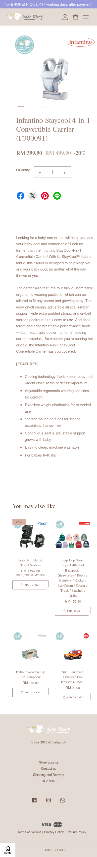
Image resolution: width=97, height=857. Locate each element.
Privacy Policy (54, 831)
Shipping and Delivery (48, 774)
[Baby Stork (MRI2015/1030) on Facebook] (34, 802)
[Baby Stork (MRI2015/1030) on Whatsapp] (62, 802)
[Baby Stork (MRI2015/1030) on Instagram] (48, 802)
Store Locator (48, 762)
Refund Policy (76, 831)
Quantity (23, 169)
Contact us (48, 768)
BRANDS (48, 780)
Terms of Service (29, 831)
